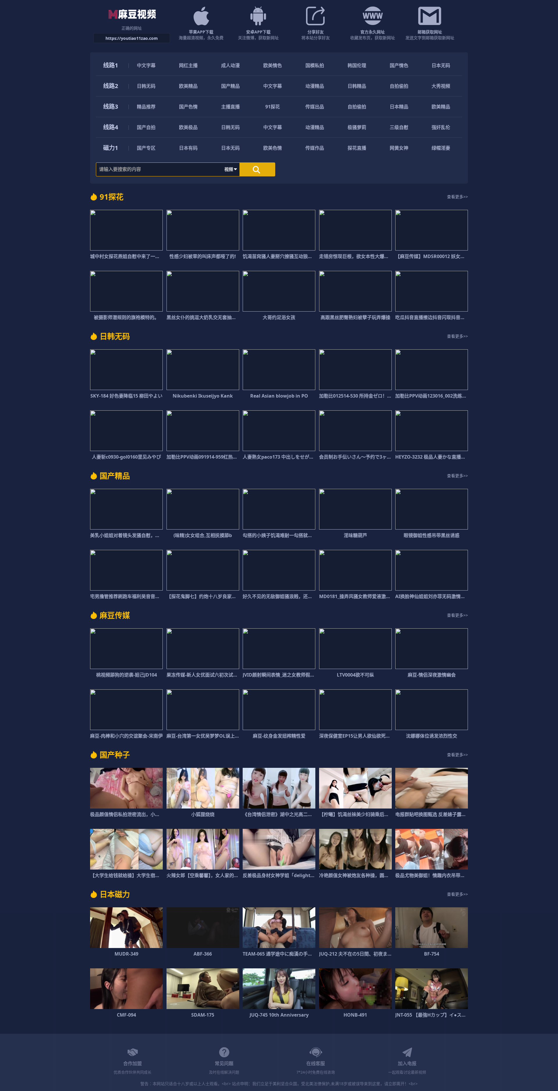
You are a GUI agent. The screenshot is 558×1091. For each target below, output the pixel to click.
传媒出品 (314, 106)
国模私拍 (314, 65)
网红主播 (188, 65)
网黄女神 (399, 148)
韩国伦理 (357, 65)
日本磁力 (115, 894)
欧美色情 (272, 148)
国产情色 (399, 65)
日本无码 (441, 65)
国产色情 (188, 106)
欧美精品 (188, 86)
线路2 (110, 86)
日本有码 (188, 148)
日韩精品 (357, 86)
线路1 (110, 65)
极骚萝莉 (357, 127)
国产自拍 (146, 127)
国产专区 (146, 148)
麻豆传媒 (115, 615)
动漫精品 (314, 86)
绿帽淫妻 (441, 148)
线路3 (110, 106)
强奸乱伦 (441, 127)
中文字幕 (146, 65)
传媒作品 (314, 148)
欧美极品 (188, 127)
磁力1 (110, 148)
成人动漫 (230, 65)
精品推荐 (146, 106)
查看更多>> (457, 196)
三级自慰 (399, 127)
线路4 (110, 127)
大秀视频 (441, 86)
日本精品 (399, 106)
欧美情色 (272, 65)
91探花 (272, 106)
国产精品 (230, 86)
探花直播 (357, 148)
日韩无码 (146, 86)
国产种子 (115, 755)
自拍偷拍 (399, 86)
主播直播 (230, 106)
